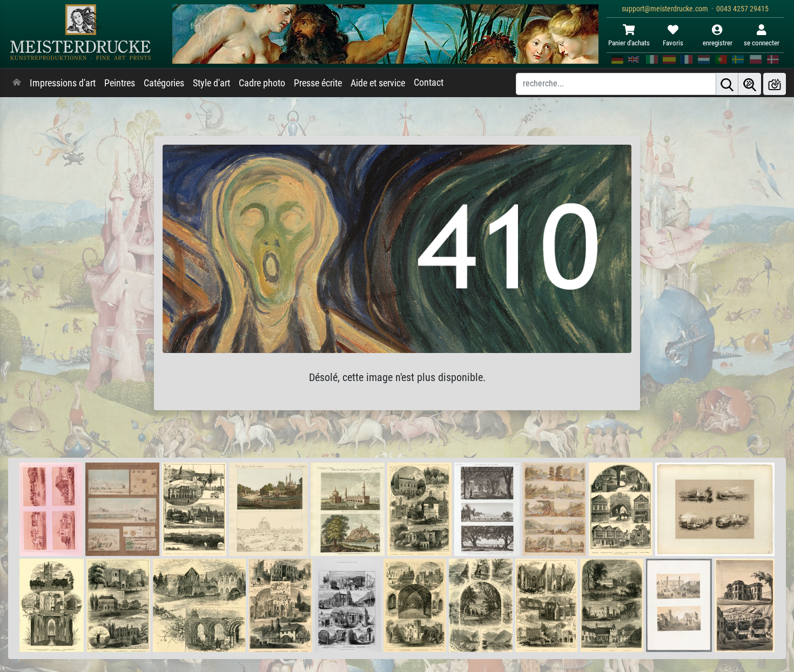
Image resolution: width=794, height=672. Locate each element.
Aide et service (378, 83)
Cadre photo (262, 83)
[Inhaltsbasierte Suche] (749, 84)
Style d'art (211, 83)
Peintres (119, 83)
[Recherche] (727, 84)
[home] (16, 83)
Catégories (164, 83)
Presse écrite (318, 83)
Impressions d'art (63, 83)
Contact (428, 82)
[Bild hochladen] (774, 84)
